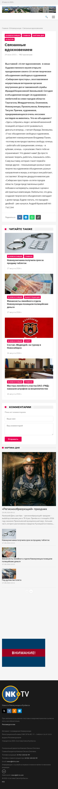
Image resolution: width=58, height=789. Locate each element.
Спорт (27, 341)
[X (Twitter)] (4, 711)
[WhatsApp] (32, 217)
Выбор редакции (32, 297)
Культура (10, 39)
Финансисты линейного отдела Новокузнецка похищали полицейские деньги (27, 304)
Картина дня (38, 35)
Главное (26, 35)
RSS (3, 782)
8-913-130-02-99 (23, 755)
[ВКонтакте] (19, 217)
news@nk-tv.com (13, 761)
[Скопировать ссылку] (38, 217)
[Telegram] (25, 217)
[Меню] (53, 17)
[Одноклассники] (14, 711)
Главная (5, 28)
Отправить (13, 439)
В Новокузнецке (15, 28)
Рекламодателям (8, 724)
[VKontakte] (9, 711)
